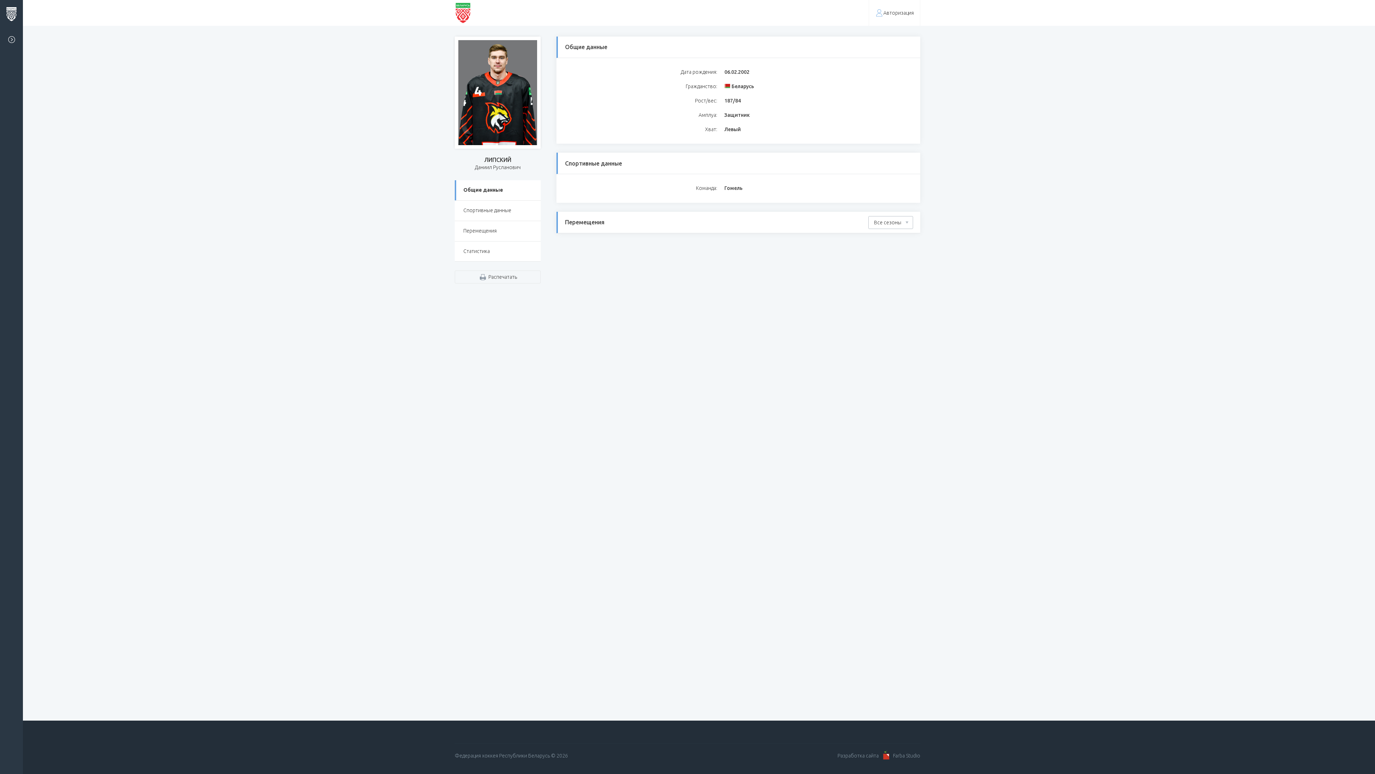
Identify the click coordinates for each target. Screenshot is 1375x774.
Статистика (476, 251)
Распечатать (502, 277)
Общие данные (483, 190)
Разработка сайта (858, 756)
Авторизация (898, 13)
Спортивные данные (487, 210)
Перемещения (480, 231)
